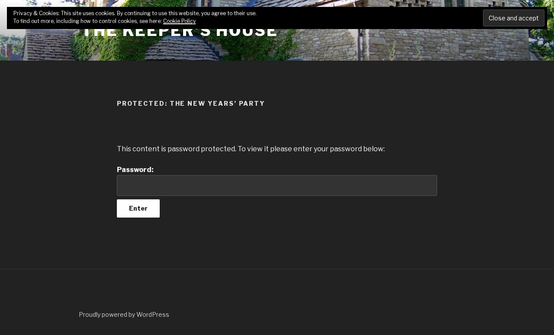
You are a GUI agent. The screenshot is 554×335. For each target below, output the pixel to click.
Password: (135, 170)
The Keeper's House (179, 30)
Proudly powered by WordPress (124, 314)
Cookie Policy (179, 21)
